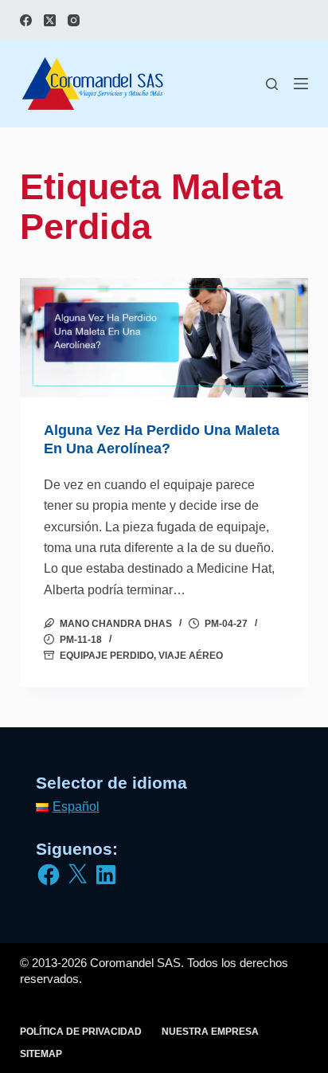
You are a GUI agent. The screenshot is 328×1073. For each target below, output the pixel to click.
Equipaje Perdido (107, 655)
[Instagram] (74, 20)
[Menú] (301, 83)
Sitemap (41, 1053)
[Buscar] (272, 84)
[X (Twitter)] (50, 20)
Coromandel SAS (135, 962)
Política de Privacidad (81, 1031)
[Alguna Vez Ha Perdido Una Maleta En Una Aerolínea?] (164, 337)
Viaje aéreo (190, 655)
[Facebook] (26, 20)
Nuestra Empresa (210, 1031)
